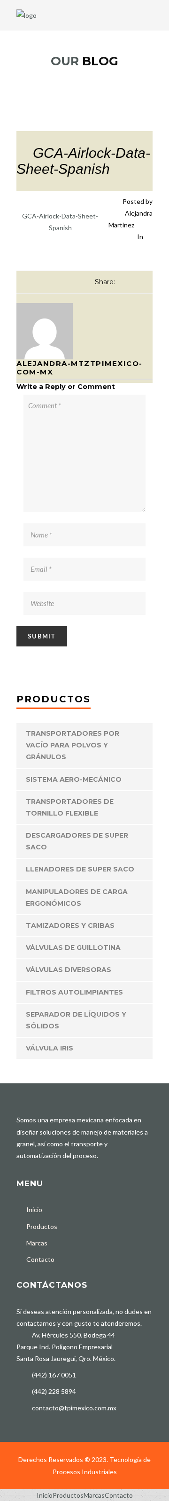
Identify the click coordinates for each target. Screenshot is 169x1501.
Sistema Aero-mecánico (74, 779)
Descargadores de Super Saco (77, 841)
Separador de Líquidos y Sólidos (76, 1020)
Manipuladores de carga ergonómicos (77, 897)
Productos (41, 1226)
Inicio (34, 1209)
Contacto (40, 1259)
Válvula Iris (49, 1048)
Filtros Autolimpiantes (74, 992)
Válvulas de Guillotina (73, 947)
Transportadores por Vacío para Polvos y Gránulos (72, 745)
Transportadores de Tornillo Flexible (70, 807)
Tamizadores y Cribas (70, 925)
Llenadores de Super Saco (80, 869)
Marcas (36, 1243)
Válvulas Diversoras (68, 969)
